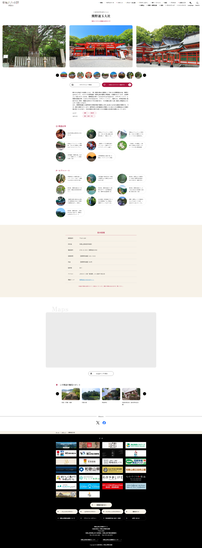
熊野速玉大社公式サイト (87, 280)
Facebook (104, 423)
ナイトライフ (182, 5)
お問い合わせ (136, 518)
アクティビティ (143, 3)
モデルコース (110, 3)
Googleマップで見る (102, 374)
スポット (64, 432)
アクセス (173, 3)
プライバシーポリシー (90, 518)
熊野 (85, 113)
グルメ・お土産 (131, 3)
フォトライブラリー (67, 512)
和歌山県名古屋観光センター (111, 540)
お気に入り (183, 3)
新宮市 (92, 113)
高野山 (142, 5)
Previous (57, 75)
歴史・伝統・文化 (88, 116)
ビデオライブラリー (90, 512)
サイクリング (171, 5)
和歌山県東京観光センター (88, 540)
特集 (101, 3)
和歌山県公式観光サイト (11, 3)
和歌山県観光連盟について (67, 518)
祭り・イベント (156, 3)
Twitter (98, 423)
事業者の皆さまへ (102, 505)
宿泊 (165, 3)
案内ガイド (136, 512)
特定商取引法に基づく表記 (113, 518)
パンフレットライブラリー (113, 512)
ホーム (57, 432)
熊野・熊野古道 (152, 5)
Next (144, 75)
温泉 (162, 5)
